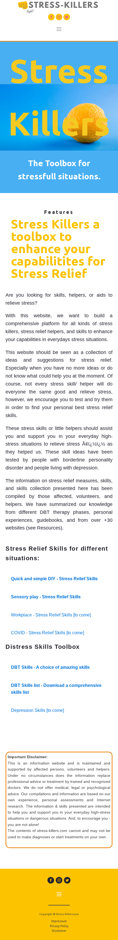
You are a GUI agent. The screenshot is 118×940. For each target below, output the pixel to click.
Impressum (59, 921)
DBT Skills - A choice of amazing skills (50, 667)
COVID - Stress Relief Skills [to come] (47, 632)
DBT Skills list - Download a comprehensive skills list (56, 689)
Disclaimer (59, 930)
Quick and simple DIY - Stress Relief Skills (54, 578)
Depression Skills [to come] (37, 710)
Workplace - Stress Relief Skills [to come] (51, 615)
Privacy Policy (59, 926)
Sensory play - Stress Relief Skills (46, 596)
